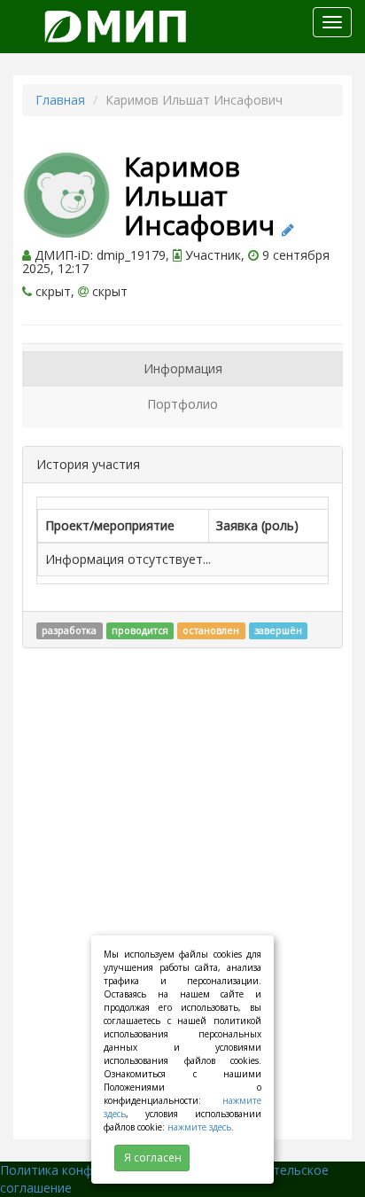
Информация (183, 368)
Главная (60, 99)
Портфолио (182, 403)
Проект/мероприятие (110, 525)
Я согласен (153, 1157)
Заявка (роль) (257, 525)
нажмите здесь (199, 1127)
